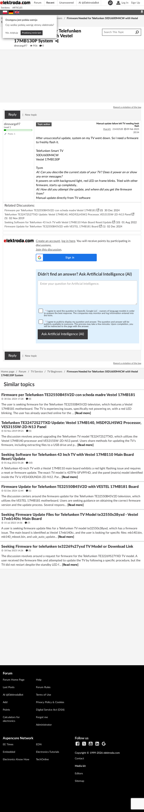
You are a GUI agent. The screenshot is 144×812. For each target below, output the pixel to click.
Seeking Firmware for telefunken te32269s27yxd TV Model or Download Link (67, 546)
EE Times (8, 744)
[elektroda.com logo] (17, 2)
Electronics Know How (16, 759)
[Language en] (17, 11)
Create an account (48, 241)
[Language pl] (5, 11)
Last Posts (8, 687)
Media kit (80, 766)
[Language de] (11, 11)
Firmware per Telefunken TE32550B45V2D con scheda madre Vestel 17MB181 (50, 210)
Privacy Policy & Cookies (50, 702)
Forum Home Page (13, 680)
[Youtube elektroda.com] (90, 744)
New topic (31, 115)
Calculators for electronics (11, 719)
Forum (37, 2)
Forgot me (42, 717)
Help (38, 680)
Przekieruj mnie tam (31, 33)
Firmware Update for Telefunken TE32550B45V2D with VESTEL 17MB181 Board (51, 226)
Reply (12, 114)
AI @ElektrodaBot (89, 2)
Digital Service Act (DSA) (50, 710)
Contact (79, 758)
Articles (17, 8)
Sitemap (79, 781)
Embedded (9, 752)
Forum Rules (43, 687)
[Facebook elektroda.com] (77, 744)
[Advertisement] (72, 614)
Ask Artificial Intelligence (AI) (62, 334)
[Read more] (83, 413)
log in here (68, 241)
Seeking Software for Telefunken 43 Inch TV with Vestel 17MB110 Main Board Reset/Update (58, 222)
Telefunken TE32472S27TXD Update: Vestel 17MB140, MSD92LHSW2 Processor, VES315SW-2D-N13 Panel (68, 214)
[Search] (110, 3)
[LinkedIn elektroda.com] (97, 744)
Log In (125, 2)
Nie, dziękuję (11, 33)
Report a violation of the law (127, 107)
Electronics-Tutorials (47, 752)
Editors (79, 773)
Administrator (44, 725)
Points (6, 710)
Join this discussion (48, 249)
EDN (39, 744)
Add (5, 702)
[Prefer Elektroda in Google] (103, 744)
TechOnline (42, 759)
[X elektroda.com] (84, 744)
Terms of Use (43, 695)
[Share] (57, 41)
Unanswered (66, 2)
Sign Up (135, 2)
